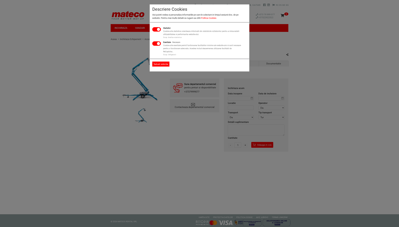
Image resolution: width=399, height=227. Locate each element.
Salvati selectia (161, 64)
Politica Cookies (208, 18)
